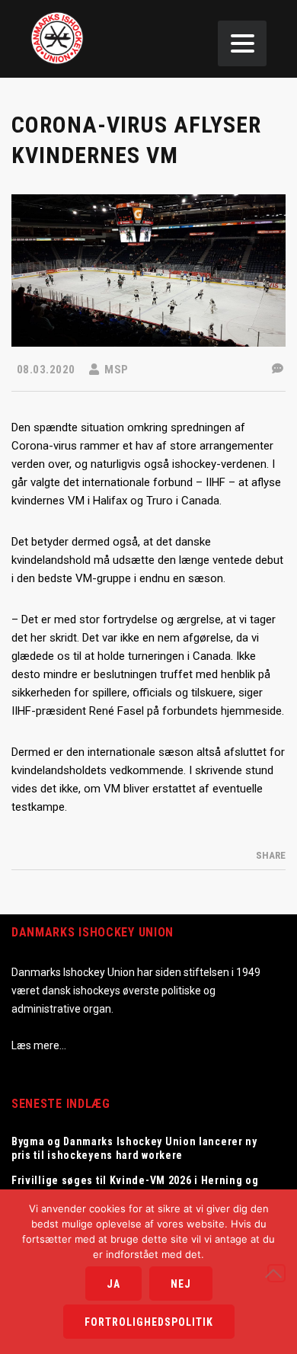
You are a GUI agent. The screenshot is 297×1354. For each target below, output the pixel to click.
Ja (113, 1284)
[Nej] (276, 1273)
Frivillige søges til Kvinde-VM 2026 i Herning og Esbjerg (135, 1187)
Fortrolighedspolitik (149, 1322)
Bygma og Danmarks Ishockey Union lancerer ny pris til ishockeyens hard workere (134, 1148)
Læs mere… (38, 1045)
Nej (181, 1284)
